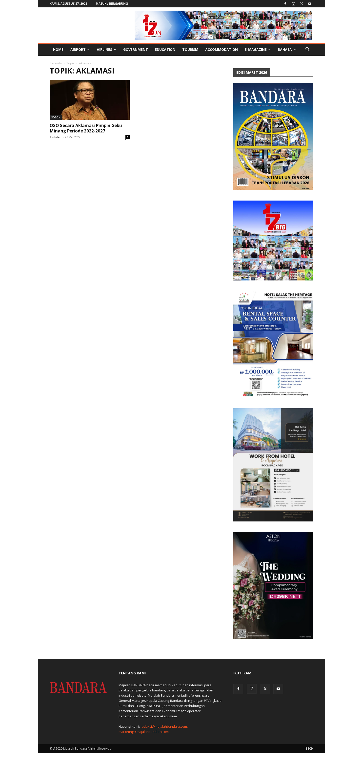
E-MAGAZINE (256, 49)
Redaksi (55, 137)
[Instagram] (293, 3)
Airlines (104, 49)
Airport (78, 49)
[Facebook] (285, 3)
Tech (309, 748)
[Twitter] (301, 3)
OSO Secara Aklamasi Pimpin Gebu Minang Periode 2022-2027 (86, 128)
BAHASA (285, 49)
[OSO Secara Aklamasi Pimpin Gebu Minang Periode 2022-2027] (90, 100)
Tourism (190, 49)
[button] (307, 50)
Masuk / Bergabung (112, 3)
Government (135, 49)
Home (58, 49)
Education (165, 49)
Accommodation (221, 49)
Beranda (56, 63)
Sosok (55, 117)
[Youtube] (309, 3)
